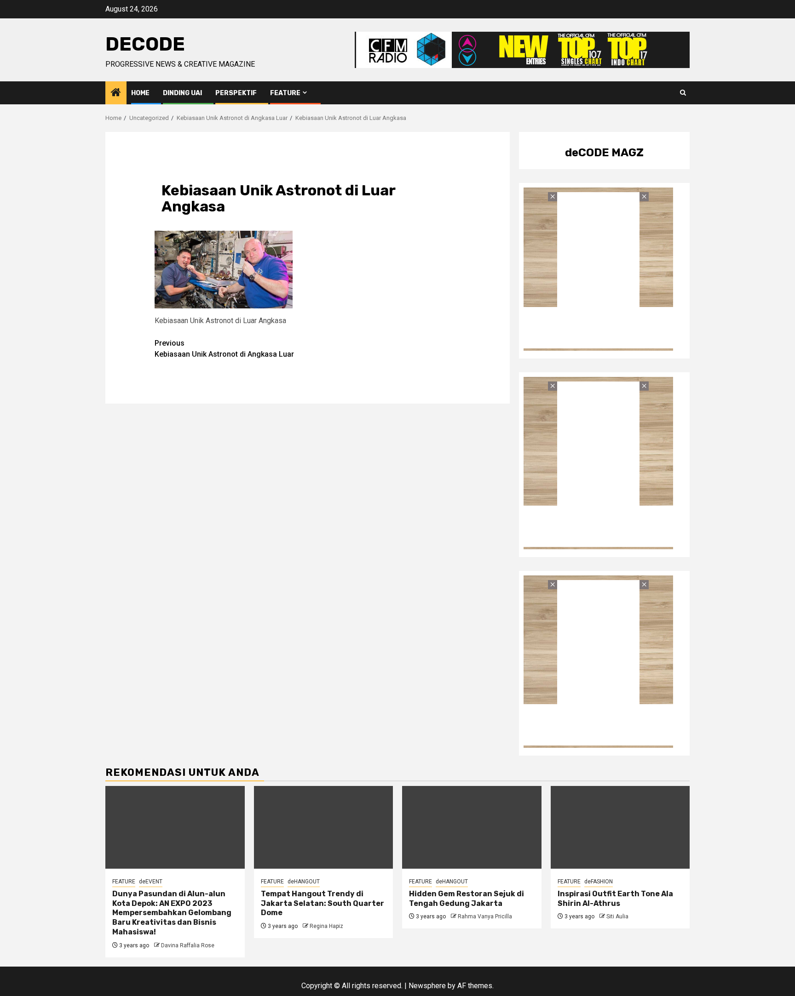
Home (140, 93)
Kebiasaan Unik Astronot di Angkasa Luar (224, 349)
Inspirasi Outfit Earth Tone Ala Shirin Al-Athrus (615, 898)
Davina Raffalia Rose (187, 945)
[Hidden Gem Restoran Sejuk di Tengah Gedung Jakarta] (472, 827)
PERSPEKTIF (236, 93)
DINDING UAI (182, 93)
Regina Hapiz (326, 926)
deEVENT (150, 881)
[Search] (683, 93)
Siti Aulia (617, 916)
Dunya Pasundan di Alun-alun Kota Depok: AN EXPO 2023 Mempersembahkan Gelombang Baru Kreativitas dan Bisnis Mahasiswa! (171, 912)
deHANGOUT (304, 881)
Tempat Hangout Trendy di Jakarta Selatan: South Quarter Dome (322, 903)
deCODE (145, 44)
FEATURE (285, 93)
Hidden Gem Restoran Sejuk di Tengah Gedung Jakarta (466, 898)
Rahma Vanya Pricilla (485, 916)
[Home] (116, 93)
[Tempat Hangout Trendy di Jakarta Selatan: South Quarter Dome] (323, 827)
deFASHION (598, 881)
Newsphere (427, 985)
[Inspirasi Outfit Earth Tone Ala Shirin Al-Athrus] (620, 827)
